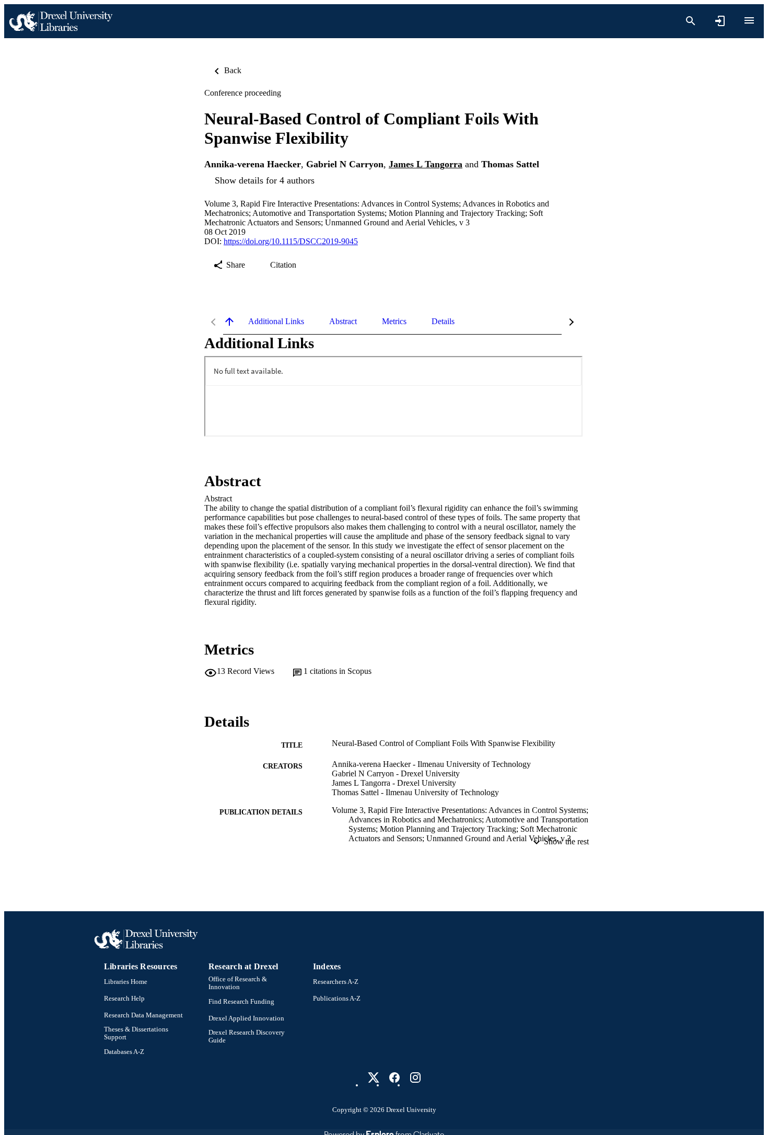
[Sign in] (719, 20)
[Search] (690, 20)
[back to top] (229, 321)
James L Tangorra (425, 164)
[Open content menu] (749, 20)
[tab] (276, 321)
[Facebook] (394, 1077)
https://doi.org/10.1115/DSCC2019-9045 (291, 241)
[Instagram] (415, 1077)
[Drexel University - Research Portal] (60, 21)
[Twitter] (373, 1077)
